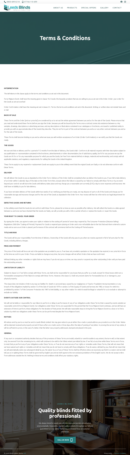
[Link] (17, 8)
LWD (24, 453)
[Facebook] (121, 2)
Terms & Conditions (120, 453)
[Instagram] (125, 2)
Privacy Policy (108, 453)
